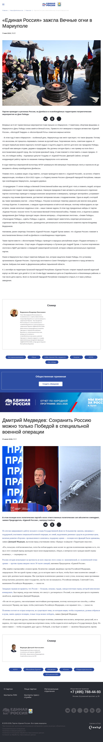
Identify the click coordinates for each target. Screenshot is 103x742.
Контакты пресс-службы (32, 696)
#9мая (34, 357)
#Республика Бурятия (33, 669)
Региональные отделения (51, 690)
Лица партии (30, 689)
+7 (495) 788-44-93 (85, 692)
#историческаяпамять (15, 357)
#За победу (52, 362)
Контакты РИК (10, 695)
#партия (76, 357)
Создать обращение (51, 384)
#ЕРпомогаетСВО (52, 674)
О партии (8, 689)
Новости (28, 10)
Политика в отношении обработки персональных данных (23, 733)
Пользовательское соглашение (13, 729)
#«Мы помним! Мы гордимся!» (55, 357)
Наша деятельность (16, 10)
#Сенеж (66, 669)
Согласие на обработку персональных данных (19, 735)
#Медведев (51, 669)
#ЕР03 (91, 357)
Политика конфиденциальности (14, 731)
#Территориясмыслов (84, 669)
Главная (5, 10)
